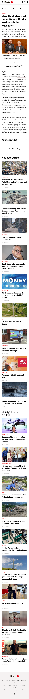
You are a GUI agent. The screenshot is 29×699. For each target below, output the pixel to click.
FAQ (15, 682)
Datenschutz (23, 685)
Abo (3, 680)
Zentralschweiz (21, 8)
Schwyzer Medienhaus (19, 690)
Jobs (18, 680)
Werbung (8, 680)
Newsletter (24, 680)
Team (9, 685)
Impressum (15, 685)
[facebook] (17, 67)
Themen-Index (8, 690)
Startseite (4, 8)
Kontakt (4, 685)
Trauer (13, 680)
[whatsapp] (12, 67)
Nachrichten (12, 8)
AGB (14, 687)
